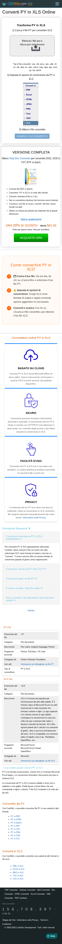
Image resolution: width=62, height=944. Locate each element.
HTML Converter (22, 894)
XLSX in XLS (18, 869)
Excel (29, 94)
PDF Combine (21, 898)
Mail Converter (43, 890)
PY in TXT (15, 839)
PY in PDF (15, 816)
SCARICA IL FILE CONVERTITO (32, 136)
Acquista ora (31, 237)
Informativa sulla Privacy (34, 517)
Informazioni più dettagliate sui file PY (37, 664)
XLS (28, 123)
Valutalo (31, 610)
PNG (28, 109)
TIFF (28, 118)
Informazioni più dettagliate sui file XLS (38, 761)
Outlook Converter (27, 890)
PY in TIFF (15, 835)
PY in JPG (15, 829)
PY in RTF (15, 826)
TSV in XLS (18, 875)
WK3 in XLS (18, 872)
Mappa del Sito (9, 920)
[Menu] (57, 3)
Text (28, 113)
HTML (29, 99)
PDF (28, 90)
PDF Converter (11, 890)
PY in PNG (15, 832)
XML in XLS (18, 866)
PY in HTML (16, 819)
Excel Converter (38, 894)
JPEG (29, 104)
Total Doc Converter (19, 158)
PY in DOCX (16, 823)
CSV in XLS (18, 879)
